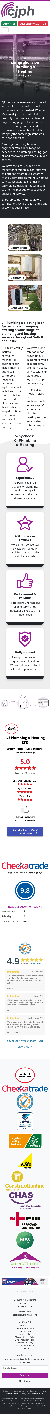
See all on (25, 1041)
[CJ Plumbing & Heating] (25, 10)
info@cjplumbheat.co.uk (25, 1314)
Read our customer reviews (25, 906)
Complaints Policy (25, 1342)
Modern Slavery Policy (25, 1337)
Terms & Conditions (25, 1328)
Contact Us (25, 1325)
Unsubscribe (25, 1381)
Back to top (24, 1291)
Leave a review (25, 1047)
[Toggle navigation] (5, 30)
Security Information (25, 1345)
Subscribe (25, 1375)
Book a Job (9, 23)
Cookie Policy (25, 1331)
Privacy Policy (25, 1334)
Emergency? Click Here (33, 23)
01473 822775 (25, 1306)
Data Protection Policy (25, 1340)
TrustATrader (36, 963)
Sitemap (25, 1348)
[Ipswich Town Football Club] (25, 1281)
